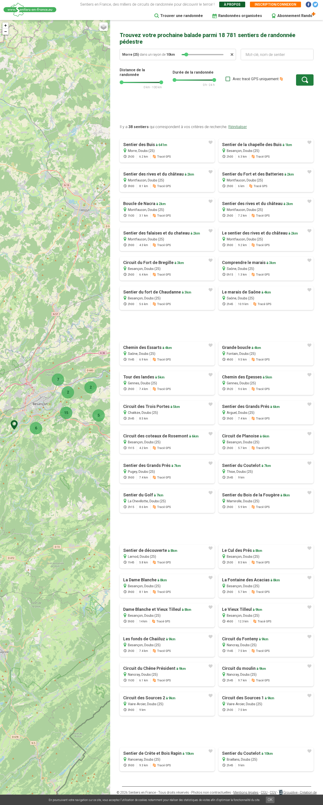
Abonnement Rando (294, 15)
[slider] (186, 54)
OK (270, 799)
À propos (232, 4)
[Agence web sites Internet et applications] (280, 792)
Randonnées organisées (240, 15)
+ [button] (5, 25)
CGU (264, 792)
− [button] (5, 31)
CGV (273, 792)
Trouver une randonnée (181, 15)
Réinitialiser (237, 127)
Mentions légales (245, 792)
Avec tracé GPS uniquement (256, 79)
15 (66, 413)
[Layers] (103, 26)
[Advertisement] (216, 109)
